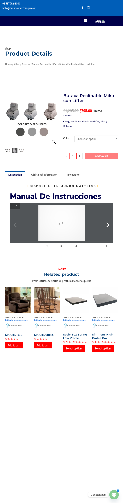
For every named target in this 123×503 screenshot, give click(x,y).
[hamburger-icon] (85, 21)
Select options (74, 348)
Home (8, 64)
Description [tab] (15, 174)
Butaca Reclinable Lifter (44, 64)
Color (66, 138)
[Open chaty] (114, 494)
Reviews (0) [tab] (73, 174)
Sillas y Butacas (21, 64)
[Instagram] (88, 7)
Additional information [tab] (44, 174)
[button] (54, 121)
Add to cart (101, 156)
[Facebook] (82, 7)
